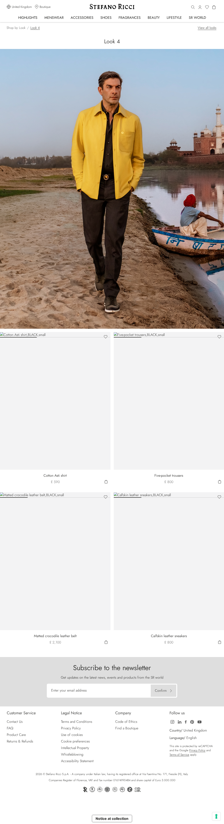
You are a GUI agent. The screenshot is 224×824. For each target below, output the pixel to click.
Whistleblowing (72, 754)
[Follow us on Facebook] (185, 721)
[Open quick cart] (106, 481)
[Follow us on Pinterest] (192, 721)
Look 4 (35, 27)
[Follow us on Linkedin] (179, 721)
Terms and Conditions (76, 721)
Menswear (54, 17)
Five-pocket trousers (168, 475)
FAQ (10, 728)
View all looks (207, 27)
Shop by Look (16, 27)
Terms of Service (179, 755)
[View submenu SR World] (209, 17)
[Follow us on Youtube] (199, 721)
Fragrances (130, 17)
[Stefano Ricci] (112, 6)
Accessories (82, 17)
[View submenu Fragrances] (143, 17)
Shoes (106, 17)
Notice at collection (112, 818)
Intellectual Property (75, 747)
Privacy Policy (71, 728)
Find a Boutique (126, 728)
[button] (192, 7)
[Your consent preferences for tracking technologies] (216, 816)
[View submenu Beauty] (162, 17)
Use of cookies (72, 734)
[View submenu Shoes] (114, 17)
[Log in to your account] (199, 7)
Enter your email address (69, 690)
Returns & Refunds (20, 741)
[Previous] (4, 334)
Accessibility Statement (77, 760)
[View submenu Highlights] (40, 17)
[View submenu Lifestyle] (184, 17)
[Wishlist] (206, 7)
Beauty (154, 17)
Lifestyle (174, 17)
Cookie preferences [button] (75, 741)
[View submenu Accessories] (96, 17)
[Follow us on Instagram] (172, 721)
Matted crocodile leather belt (55, 635)
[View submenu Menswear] (66, 17)
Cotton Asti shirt (55, 475)
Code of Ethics (126, 721)
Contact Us (15, 721)
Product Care (16, 734)
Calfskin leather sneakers (169, 635)
